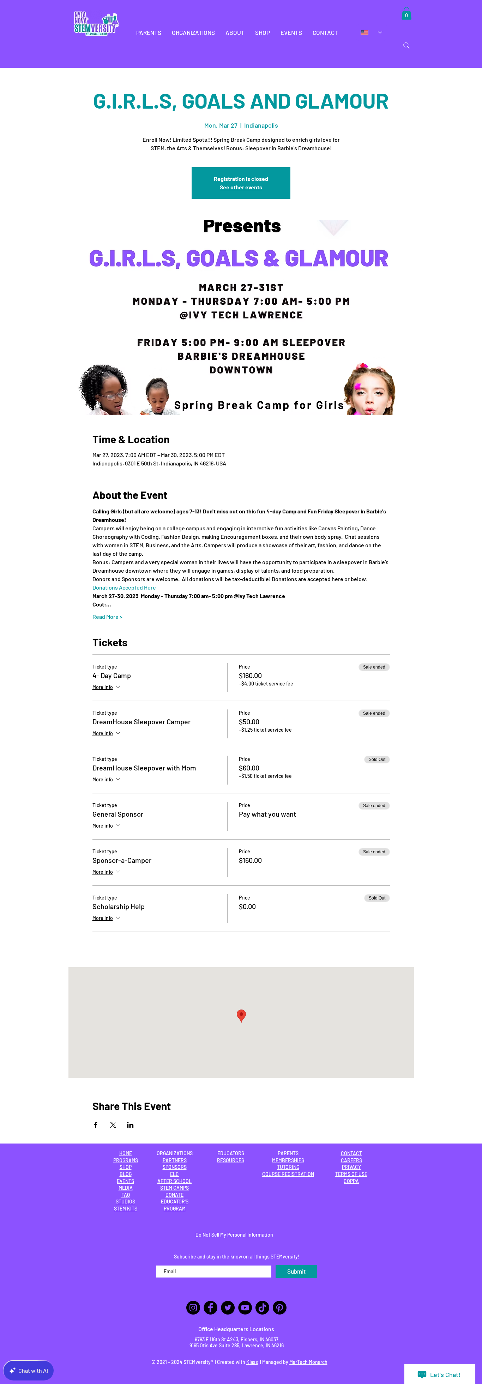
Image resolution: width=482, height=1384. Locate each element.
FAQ (125, 1195)
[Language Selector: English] (371, 32)
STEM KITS (125, 1209)
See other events (241, 187)
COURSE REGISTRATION (288, 1174)
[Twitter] (228, 1308)
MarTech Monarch (308, 1362)
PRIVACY (351, 1167)
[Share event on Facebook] (95, 1125)
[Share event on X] (113, 1125)
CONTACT (351, 1153)
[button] (149, 32)
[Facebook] (210, 1308)
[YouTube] (245, 1308)
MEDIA (126, 1188)
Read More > (107, 616)
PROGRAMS (125, 1160)
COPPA (351, 1181)
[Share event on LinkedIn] (130, 1125)
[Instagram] (193, 1308)
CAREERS (351, 1160)
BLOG (126, 1174)
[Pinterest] (280, 1308)
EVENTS (125, 1181)
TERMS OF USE (351, 1174)
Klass (252, 1362)
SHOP (126, 1167)
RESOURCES (230, 1160)
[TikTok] (262, 1308)
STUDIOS (125, 1202)
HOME (125, 1153)
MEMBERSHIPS (288, 1160)
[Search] (406, 45)
